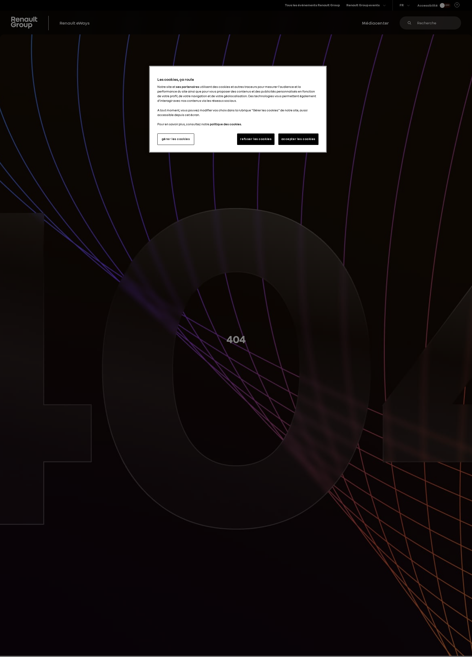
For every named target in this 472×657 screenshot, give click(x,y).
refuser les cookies (256, 139)
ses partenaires (187, 87)
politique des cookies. (226, 124)
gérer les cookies (176, 139)
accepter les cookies (298, 139)
